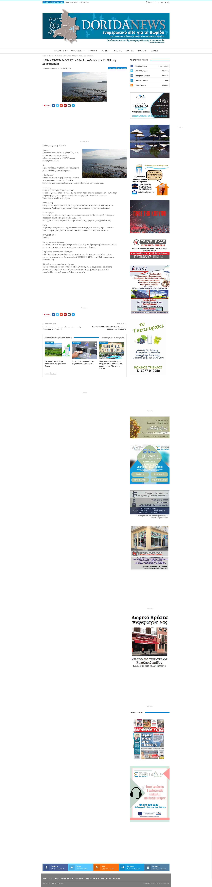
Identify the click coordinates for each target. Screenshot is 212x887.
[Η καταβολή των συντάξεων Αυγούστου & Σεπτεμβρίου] (84, 350)
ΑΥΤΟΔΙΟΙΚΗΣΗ (77, 51)
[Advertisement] (32, 91)
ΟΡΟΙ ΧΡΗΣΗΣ (47, 878)
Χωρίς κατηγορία (121, 68)
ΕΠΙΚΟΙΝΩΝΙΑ (106, 878)
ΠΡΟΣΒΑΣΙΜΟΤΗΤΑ (92, 878)
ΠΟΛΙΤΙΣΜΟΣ (143, 51)
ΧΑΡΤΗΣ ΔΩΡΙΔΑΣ (71, 2)
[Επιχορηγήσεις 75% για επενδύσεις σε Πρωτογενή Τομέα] (57, 350)
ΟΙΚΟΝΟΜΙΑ (112, 68)
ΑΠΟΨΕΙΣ (154, 51)
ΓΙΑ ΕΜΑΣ (116, 878)
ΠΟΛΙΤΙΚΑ (104, 51)
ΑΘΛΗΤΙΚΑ (130, 51)
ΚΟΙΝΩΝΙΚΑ (92, 51)
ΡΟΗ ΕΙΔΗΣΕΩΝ (60, 51)
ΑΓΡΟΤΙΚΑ (118, 51)
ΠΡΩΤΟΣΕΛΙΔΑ (84, 2)
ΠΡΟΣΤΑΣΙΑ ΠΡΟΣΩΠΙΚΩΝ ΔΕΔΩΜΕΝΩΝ (69, 878)
